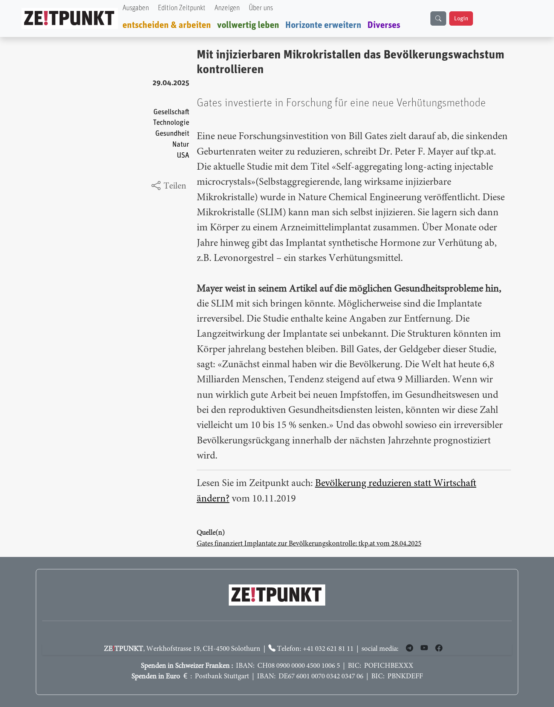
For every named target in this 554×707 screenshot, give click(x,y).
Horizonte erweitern (323, 25)
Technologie (171, 122)
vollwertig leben (248, 25)
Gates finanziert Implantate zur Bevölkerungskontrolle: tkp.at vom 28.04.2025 (309, 544)
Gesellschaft (171, 112)
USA (183, 155)
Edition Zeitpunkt (181, 8)
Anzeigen (227, 8)
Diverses (383, 25)
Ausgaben (135, 8)
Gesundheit (172, 133)
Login (461, 18)
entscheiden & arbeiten (166, 25)
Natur (180, 144)
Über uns (261, 8)
